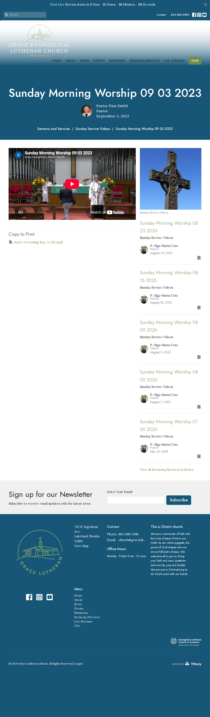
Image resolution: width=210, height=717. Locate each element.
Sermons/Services (144, 60)
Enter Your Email (119, 492)
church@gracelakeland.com (132, 540)
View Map (81, 546)
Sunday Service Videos (93, 128)
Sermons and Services (53, 128)
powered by (184, 667)
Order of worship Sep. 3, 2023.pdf (38, 242)
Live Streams (174, 60)
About (71, 60)
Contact (161, 15)
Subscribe (179, 500)
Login (79, 663)
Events (99, 60)
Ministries (117, 60)
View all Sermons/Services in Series (166, 470)
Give (195, 60)
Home (57, 60)
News (84, 60)
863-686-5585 (180, 15)
